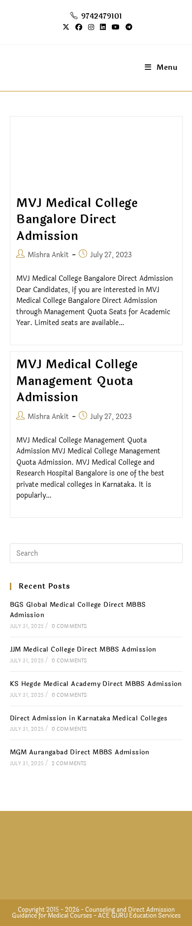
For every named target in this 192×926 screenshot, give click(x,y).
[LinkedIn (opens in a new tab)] (103, 27)
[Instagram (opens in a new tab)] (91, 27)
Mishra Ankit (48, 255)
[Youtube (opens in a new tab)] (116, 27)
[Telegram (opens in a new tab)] (127, 27)
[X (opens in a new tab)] (66, 27)
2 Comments (69, 764)
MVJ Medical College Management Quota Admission (76, 381)
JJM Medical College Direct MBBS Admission (83, 650)
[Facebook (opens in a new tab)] (78, 27)
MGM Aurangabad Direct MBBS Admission (80, 752)
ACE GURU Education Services (139, 915)
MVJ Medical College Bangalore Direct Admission (76, 219)
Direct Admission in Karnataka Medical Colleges (89, 718)
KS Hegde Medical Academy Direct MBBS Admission (96, 684)
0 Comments (69, 626)
